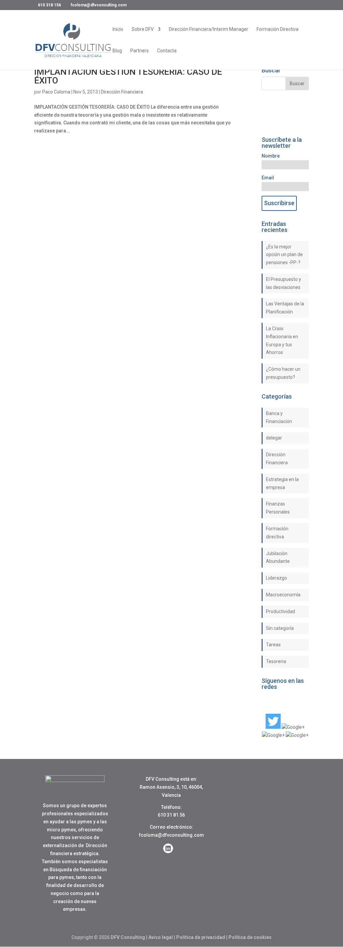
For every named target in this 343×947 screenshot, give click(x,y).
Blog (117, 50)
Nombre (271, 156)
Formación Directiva (277, 29)
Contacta (167, 50)
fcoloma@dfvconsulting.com (171, 835)
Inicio (118, 29)
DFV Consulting (128, 937)
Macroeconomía (283, 594)
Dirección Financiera (122, 92)
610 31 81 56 (171, 815)
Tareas (273, 644)
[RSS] (297, 735)
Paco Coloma (56, 92)
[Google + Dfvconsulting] (293, 727)
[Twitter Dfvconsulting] (273, 727)
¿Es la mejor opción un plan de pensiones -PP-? (284, 254)
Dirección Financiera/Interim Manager (208, 29)
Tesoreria (276, 661)
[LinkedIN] (273, 735)
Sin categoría (280, 628)
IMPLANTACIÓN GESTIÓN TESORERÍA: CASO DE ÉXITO (128, 76)
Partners (139, 50)
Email (268, 177)
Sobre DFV (143, 29)
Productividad (280, 611)
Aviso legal (160, 937)
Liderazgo (276, 578)
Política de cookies (250, 937)
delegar (274, 437)
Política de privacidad (200, 937)
